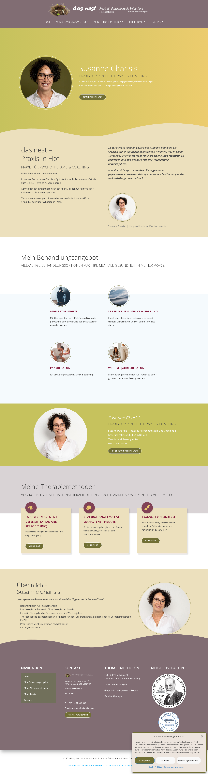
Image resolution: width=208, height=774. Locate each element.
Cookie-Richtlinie (155, 767)
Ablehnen (165, 760)
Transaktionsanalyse (115, 684)
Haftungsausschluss (93, 765)
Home (48, 21)
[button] (202, 736)
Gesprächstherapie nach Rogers (121, 690)
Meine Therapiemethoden (108, 21)
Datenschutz (168, 767)
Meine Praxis (136, 21)
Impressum (179, 767)
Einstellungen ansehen (188, 760)
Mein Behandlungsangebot (71, 21)
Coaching (156, 21)
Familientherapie (113, 696)
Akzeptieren (144, 760)
